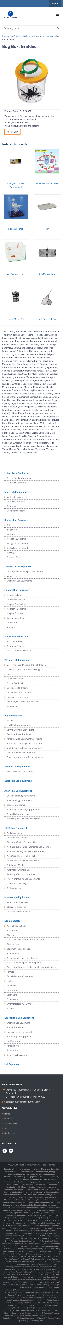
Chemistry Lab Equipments (19, 581)
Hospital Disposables (16, 604)
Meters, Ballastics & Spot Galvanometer (25, 571)
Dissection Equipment (17, 539)
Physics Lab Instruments (33, 1197)
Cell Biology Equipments (18, 548)
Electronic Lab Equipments (37, 1190)
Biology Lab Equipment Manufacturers (31, 1179)
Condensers (12, 999)
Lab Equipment (12, 1064)
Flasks (10, 981)
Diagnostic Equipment (17, 609)
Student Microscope (16, 907)
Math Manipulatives (16, 502)
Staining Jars (13, 944)
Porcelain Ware (14, 1046)
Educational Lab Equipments (38, 1195)
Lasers (10, 674)
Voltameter (12, 930)
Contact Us (9, 1133)
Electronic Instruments (17, 697)
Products (8, 1118)
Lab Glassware (12, 921)
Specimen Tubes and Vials (19, 949)
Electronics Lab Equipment (19, 1032)
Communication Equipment (19, 478)
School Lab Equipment (17, 1055)
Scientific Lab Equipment (18, 781)
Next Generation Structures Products (24, 748)
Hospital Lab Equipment (17, 590)
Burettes (11, 1008)
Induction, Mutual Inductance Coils (23, 701)
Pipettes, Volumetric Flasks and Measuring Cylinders (31, 967)
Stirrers (10, 935)
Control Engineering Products (20, 730)
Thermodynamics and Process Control (25, 757)
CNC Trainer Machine (16, 865)
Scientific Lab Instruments (47, 1200)
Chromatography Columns (19, 1004)
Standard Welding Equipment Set (22, 842)
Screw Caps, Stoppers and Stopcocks (24, 962)
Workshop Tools (14, 833)
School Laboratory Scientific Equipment (31, 1172)
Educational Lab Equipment (19, 1017)
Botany (10, 525)
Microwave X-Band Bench (19, 692)
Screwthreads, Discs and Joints (22, 958)
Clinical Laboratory (15, 618)
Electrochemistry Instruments (21, 796)
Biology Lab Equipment (34, 36)
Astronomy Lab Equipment (19, 1036)
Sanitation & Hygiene (16, 646)
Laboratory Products (16, 473)
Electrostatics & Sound (17, 688)
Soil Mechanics (14, 888)
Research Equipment (16, 805)
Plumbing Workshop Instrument (21, 874)
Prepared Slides (14, 557)
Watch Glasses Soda (16, 926)
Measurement (13, 576)
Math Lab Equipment (15, 492)
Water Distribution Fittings (19, 650)
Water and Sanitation (16, 636)
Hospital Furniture (15, 613)
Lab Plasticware (14, 1041)
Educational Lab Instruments (45, 1205)
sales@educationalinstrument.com (23, 1101)
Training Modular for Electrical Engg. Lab (25, 669)
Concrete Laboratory (16, 883)
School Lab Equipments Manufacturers (29, 1192)
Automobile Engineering (18, 870)
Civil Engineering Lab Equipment (31, 1187)
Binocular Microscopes (17, 902)
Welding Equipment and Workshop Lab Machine (29, 847)
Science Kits (12, 1050)
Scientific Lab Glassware (26, 1200)
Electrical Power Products (19, 734)
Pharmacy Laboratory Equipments (23, 809)
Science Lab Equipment (17, 766)
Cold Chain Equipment (17, 483)
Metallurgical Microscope (18, 911)
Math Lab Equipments (17, 497)
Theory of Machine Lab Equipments (23, 879)
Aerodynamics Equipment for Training (24, 739)
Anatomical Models (16, 1027)
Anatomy (11, 627)
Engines (10, 720)
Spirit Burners (13, 953)
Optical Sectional (15, 683)
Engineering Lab (13, 715)
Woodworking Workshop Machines (23, 860)
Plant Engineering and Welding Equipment (26, 851)
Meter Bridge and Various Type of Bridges (26, 665)
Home (5, 36)
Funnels (10, 972)
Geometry (11, 506)
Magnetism (12, 706)
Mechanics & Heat (15, 679)
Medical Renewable (16, 599)
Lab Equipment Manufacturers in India (42, 1182)
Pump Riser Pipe (14, 641)
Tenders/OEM (11, 1123)
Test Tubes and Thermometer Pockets (25, 940)
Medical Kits (12, 622)
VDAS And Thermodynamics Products (24, 743)
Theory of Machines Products (21, 752)
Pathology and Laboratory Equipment (24, 819)
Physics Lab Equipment (17, 660)
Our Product (15, 36)
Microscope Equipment (17, 897)
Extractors (12, 990)
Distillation (12, 985)
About (55, 3)
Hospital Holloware (15, 595)
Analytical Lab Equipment (18, 790)
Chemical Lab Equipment (18, 1023)
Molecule (11, 534)
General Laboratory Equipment (21, 814)
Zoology (51, 36)
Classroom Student (16, 511)
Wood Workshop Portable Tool (21, 856)
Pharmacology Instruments (20, 800)
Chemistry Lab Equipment (18, 566)
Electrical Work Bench (17, 838)
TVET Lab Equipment (15, 828)
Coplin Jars (12, 995)
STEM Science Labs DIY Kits (20, 771)
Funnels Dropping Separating (20, 976)
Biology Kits (12, 530)
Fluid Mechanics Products (19, 725)
